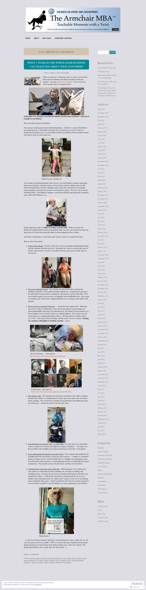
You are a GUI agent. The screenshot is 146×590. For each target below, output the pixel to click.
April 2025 (101, 109)
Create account (103, 506)
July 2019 (101, 169)
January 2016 (102, 281)
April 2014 (101, 359)
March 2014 (102, 363)
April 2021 (101, 143)
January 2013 (102, 412)
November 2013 (103, 378)
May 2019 (101, 176)
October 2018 (102, 202)
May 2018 (101, 221)
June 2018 (101, 217)
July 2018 (101, 214)
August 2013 (102, 385)
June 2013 (101, 393)
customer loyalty (35, 558)
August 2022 (102, 135)
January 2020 (102, 158)
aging (68, 558)
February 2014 (103, 367)
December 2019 (103, 161)
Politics (100, 470)
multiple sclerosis (65, 560)
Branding (101, 448)
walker (46, 562)
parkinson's (27, 562)
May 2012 (101, 430)
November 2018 (103, 199)
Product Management (105, 474)
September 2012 (103, 419)
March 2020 (102, 154)
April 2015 (101, 314)
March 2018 (102, 229)
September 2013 (103, 382)
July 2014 (101, 348)
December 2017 (103, 236)
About (36, 38)
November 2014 (103, 333)
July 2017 (101, 240)
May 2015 (101, 311)
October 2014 (102, 337)
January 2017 (102, 251)
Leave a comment (31, 554)
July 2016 (101, 262)
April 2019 (101, 180)
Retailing (57, 558)
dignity (73, 558)
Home (27, 38)
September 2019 (103, 165)
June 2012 (101, 426)
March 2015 (102, 318)
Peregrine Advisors (63, 38)
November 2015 (103, 288)
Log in (100, 510)
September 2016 (103, 258)
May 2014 (101, 355)
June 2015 (101, 307)
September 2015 (103, 296)
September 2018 (103, 206)
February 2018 (103, 232)
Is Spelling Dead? (104, 71)
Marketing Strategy (104, 463)
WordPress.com (103, 521)
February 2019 (103, 187)
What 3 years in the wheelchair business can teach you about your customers (56, 64)
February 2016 (103, 277)
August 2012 (102, 423)
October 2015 (102, 292)
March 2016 (102, 273)
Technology (102, 485)
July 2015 (101, 303)
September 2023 (103, 116)
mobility (46, 560)
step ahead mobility (37, 562)
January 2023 (102, 131)
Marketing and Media (105, 459)
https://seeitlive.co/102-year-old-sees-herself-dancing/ (47, 356)
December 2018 (103, 195)
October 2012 (102, 415)
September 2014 (103, 341)
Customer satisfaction (47, 558)
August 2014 (102, 344)
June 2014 (101, 352)
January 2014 (102, 370)
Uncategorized (102, 492)
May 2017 (101, 243)
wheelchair (52, 562)
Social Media (102, 481)
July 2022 (101, 139)
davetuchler (65, 73)
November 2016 (103, 255)
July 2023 (101, 120)
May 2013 (101, 397)
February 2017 (103, 247)
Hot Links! (46, 38)
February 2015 (103, 322)
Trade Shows (102, 489)
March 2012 (102, 434)
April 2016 (101, 270)
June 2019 (101, 172)
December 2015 (103, 285)
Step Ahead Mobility (65, 82)
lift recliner (39, 560)
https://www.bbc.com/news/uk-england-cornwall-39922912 (51, 392)
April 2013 (101, 400)
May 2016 (101, 266)
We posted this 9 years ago (107, 68)
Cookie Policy (38, 584)
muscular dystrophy (77, 560)
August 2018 (102, 210)
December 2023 (103, 113)
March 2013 (102, 404)
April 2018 (101, 225)
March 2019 (102, 184)
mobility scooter (54, 560)
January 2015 (102, 326)
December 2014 (103, 329)
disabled (78, 558)
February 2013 (103, 408)
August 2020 (102, 146)
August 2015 (102, 299)
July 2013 (101, 389)
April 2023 (101, 124)
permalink (68, 562)
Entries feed (101, 514)
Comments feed (103, 517)
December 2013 (103, 374)
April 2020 (101, 150)
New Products (102, 466)
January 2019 (102, 191)
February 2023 (103, 128)
